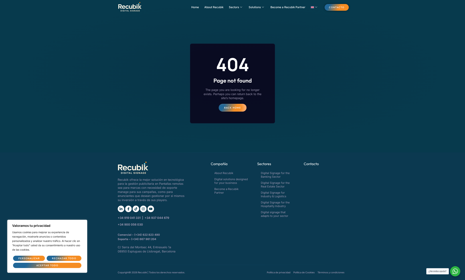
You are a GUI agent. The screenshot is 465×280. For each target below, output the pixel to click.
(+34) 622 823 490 (147, 234)
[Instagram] (143, 209)
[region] (47, 246)
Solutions (255, 7)
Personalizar (29, 258)
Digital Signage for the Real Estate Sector (275, 184)
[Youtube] (150, 209)
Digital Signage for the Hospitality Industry (275, 204)
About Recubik (213, 7)
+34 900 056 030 (130, 224)
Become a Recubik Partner (287, 7)
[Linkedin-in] (121, 209)
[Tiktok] (136, 209)
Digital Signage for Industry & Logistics (273, 194)
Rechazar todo (64, 258)
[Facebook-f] (128, 209)
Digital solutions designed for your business (231, 181)
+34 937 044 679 (157, 218)
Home (195, 7)
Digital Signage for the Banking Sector (275, 174)
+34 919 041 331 (129, 218)
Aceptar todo (47, 265)
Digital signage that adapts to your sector (274, 214)
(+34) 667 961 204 (143, 239)
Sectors (234, 7)
